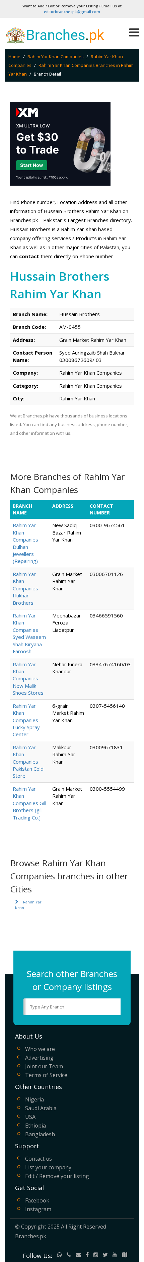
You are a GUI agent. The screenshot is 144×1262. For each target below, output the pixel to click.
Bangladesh (40, 1134)
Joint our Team (44, 1066)
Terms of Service (46, 1075)
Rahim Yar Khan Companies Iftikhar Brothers (25, 588)
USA (30, 1117)
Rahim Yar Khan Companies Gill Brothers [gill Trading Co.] (29, 803)
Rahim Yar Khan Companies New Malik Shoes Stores (28, 678)
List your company (48, 1167)
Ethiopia (35, 1125)
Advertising (39, 1057)
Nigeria (34, 1099)
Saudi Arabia (41, 1108)
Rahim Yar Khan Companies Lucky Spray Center (26, 720)
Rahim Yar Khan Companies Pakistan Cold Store (28, 761)
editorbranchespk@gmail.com (72, 11)
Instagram (38, 1209)
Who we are (40, 1049)
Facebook (37, 1200)
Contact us (38, 1158)
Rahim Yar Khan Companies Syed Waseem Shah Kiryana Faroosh (29, 633)
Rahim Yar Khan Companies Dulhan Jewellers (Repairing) (25, 543)
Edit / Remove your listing (57, 1176)
